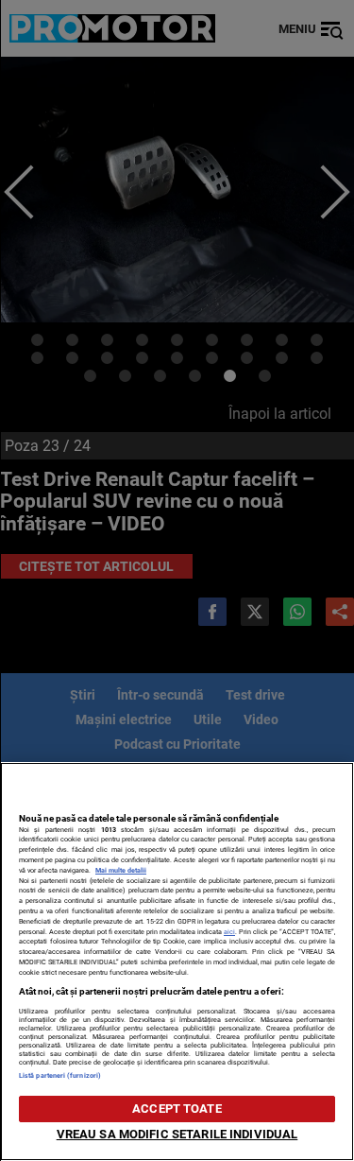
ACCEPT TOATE (177, 1108)
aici (229, 931)
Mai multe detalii (120, 870)
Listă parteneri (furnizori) (60, 1075)
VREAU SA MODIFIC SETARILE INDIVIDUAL (177, 1134)
